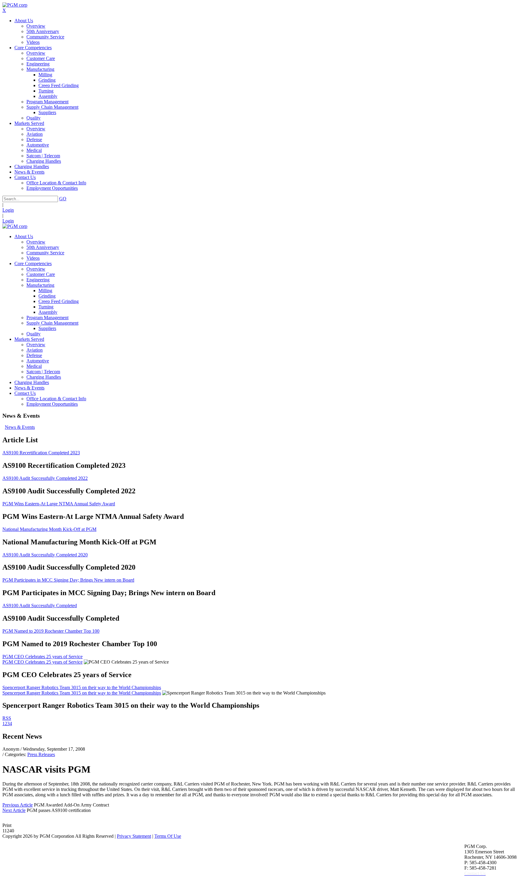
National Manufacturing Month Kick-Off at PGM (49, 529)
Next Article (14, 810)
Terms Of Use (167, 836)
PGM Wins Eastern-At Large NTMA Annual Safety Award (58, 503)
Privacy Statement (134, 836)
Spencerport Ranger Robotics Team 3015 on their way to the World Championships (81, 687)
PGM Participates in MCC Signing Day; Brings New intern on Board (68, 580)
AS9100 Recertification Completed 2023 (41, 452)
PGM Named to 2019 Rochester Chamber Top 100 (50, 631)
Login (8, 210)
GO (62, 198)
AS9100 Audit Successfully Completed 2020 (45, 554)
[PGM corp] (14, 5)
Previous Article (17, 804)
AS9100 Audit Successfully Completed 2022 (45, 478)
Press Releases (41, 754)
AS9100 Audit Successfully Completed (39, 605)
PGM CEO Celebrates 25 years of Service (42, 656)
